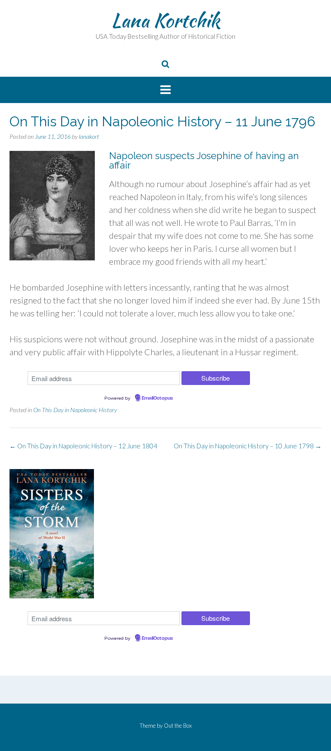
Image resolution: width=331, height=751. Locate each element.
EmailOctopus (157, 398)
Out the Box (178, 725)
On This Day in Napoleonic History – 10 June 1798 (248, 446)
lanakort (89, 136)
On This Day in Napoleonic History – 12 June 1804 (83, 446)
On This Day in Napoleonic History (75, 409)
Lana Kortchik (165, 20)
